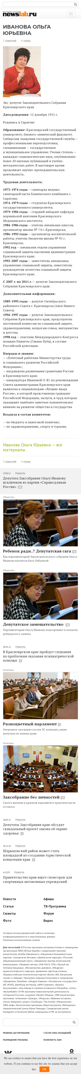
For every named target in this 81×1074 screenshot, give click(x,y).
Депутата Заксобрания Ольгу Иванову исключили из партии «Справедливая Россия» (34, 482)
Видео (48, 920)
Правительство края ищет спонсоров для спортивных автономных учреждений (37, 879)
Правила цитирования (16, 1033)
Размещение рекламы (15, 1039)
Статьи (8, 906)
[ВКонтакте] (35, 1052)
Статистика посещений (57, 1033)
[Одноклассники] (73, 1052)
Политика (8, 669)
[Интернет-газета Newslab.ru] (19, 13)
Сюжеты (9, 913)
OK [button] (44, 1069)
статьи (26, 40)
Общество (8, 497)
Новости (20, 473)
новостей (10, 40)
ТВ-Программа (54, 906)
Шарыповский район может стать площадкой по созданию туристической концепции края (37, 855)
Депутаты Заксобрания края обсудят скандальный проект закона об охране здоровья (35, 828)
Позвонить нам (52, 1039)
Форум (48, 913)
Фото (7, 920)
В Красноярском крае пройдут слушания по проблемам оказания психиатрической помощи (38, 656)
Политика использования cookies (21, 939)
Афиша (48, 899)
